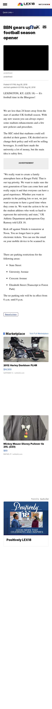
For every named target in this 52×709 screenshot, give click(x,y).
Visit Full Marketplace (39, 334)
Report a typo (11, 314)
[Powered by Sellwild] (44, 499)
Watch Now (44, 4)
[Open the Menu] (5, 4)
